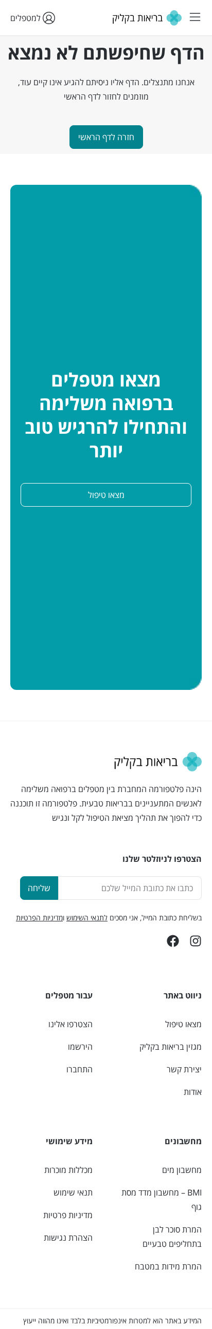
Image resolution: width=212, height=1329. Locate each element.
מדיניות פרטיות (68, 1215)
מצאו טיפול (183, 1024)
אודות (193, 1091)
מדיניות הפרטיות (39, 917)
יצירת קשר (184, 1069)
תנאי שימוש (73, 1192)
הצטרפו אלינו (70, 1024)
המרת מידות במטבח (168, 1266)
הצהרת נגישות (68, 1237)
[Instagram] (195, 941)
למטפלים (26, 18)
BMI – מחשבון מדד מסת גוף (161, 1199)
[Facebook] (173, 941)
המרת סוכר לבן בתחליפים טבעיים (172, 1236)
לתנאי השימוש (87, 917)
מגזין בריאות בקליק (170, 1046)
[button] (195, 17)
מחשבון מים (182, 1170)
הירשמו (80, 1046)
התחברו (79, 1069)
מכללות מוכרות (68, 1170)
